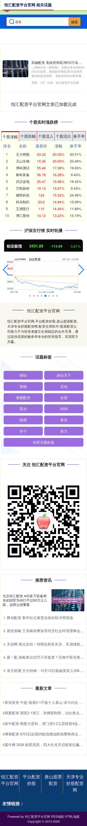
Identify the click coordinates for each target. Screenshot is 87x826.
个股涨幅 (10, 136)
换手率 (79, 136)
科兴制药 (22, 201)
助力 (63, 431)
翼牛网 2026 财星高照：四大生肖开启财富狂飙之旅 (46, 744)
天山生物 (22, 161)
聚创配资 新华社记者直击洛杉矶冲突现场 (40, 617)
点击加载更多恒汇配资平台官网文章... (43, 104)
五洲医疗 (22, 208)
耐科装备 (22, 174)
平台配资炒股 (31, 779)
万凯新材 (22, 188)
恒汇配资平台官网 (9, 779)
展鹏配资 (23, 397)
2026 (64, 408)
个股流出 (63, 136)
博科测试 (22, 167)
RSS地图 (57, 816)
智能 (23, 386)
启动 (63, 386)
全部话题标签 (43, 442)
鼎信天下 (64, 375)
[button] (5, 269)
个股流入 (45, 136)
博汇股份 (22, 215)
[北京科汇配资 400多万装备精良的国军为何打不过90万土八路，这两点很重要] (67, 600)
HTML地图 (72, 816)
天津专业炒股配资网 (75, 783)
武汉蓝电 (22, 181)
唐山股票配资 (53, 779)
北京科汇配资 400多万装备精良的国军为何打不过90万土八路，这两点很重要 (25, 600)
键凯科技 (22, 195)
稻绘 (23, 375)
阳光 (23, 408)
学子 (23, 431)
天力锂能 (22, 154)
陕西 (23, 419)
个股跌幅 (28, 136)
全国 (63, 397)
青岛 (63, 419)
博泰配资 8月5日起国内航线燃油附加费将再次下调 (45, 733)
